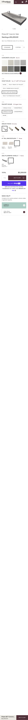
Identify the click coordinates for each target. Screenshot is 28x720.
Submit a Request (6, 205)
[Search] (17, 2)
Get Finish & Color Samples (10, 73)
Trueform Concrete (6, 2)
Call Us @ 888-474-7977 (7, 212)
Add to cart (17, 177)
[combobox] (17, 2)
